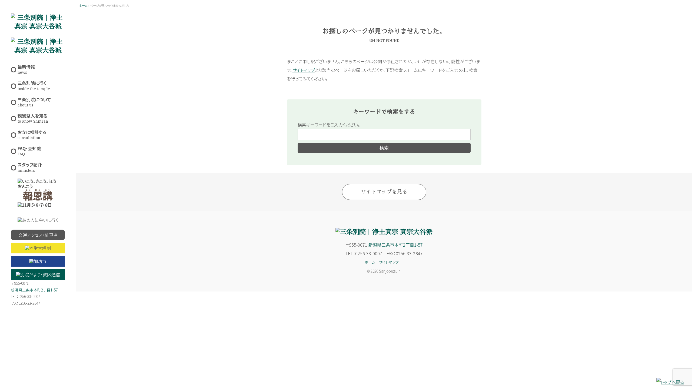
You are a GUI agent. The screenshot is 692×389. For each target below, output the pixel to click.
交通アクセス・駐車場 (38, 235)
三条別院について (34, 101)
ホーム (83, 5)
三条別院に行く (34, 85)
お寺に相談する (32, 134)
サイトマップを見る (384, 191)
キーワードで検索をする (384, 112)
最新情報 (26, 69)
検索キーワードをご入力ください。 (329, 124)
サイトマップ (303, 70)
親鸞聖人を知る (33, 117)
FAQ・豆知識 (29, 150)
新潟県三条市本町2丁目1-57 (34, 290)
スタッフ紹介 (30, 166)
